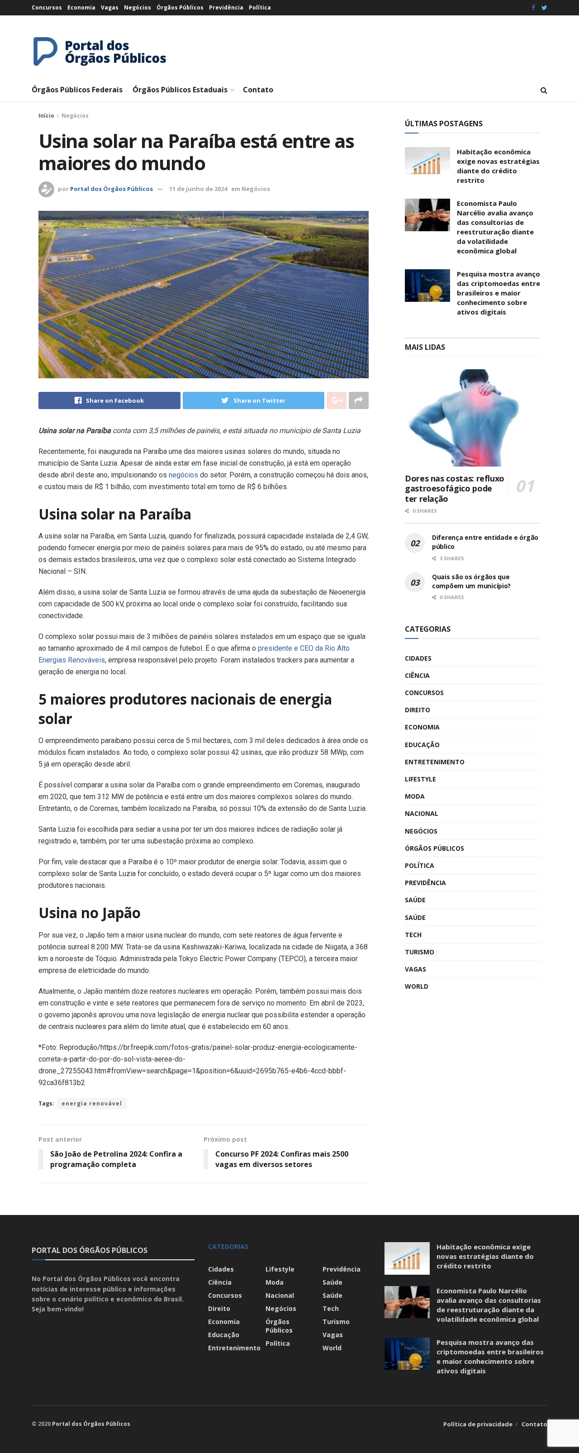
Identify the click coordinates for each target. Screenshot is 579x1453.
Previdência (226, 7)
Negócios (137, 7)
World (416, 986)
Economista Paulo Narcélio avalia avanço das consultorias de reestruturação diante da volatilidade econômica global (495, 227)
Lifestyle (420, 779)
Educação (422, 744)
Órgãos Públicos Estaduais (180, 90)
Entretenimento (435, 761)
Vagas (110, 7)
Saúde (415, 900)
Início (46, 115)
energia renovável (92, 1103)
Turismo (419, 952)
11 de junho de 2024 (198, 189)
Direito (417, 709)
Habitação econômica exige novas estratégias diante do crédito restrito (498, 166)
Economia (81, 7)
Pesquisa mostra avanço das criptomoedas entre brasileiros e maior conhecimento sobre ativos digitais (498, 292)
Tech (413, 934)
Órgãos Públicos (180, 7)
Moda (415, 796)
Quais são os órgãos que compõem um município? (471, 581)
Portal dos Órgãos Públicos (111, 189)
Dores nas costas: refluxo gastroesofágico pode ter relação (454, 488)
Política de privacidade (478, 1424)
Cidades (418, 658)
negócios (183, 475)
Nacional (421, 813)
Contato (258, 90)
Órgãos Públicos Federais (77, 90)
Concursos (47, 7)
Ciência (417, 675)
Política (260, 7)
